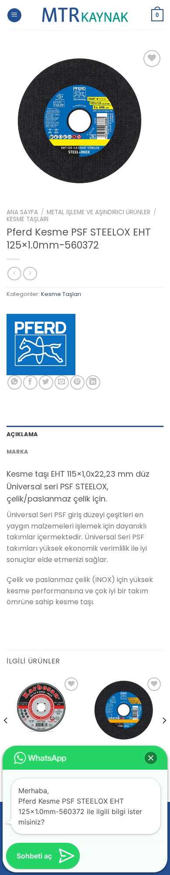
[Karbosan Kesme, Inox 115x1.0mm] (44, 712)
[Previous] (6, 737)
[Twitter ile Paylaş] (46, 382)
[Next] (164, 737)
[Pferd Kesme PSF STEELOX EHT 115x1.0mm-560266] (126, 712)
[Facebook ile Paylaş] (30, 382)
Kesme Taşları (27, 219)
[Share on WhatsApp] (14, 382)
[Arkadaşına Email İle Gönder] (61, 382)
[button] (151, 758)
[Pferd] (41, 344)
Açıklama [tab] (22, 434)
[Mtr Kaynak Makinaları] (85, 15)
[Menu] (14, 15)
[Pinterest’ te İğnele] (77, 382)
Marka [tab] (17, 451)
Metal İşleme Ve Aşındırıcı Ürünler (98, 212)
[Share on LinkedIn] (93, 382)
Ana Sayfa (22, 212)
